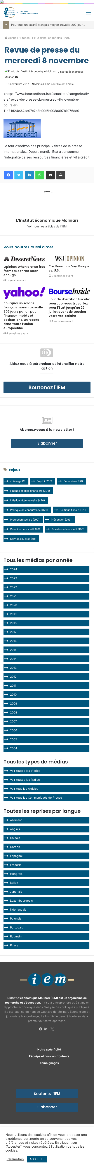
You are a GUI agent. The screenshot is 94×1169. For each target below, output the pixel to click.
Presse (25, 38)
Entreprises (73, 481)
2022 (13, 587)
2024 (13, 569)
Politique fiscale (73, 510)
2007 (13, 721)
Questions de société (68, 529)
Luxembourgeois (21, 900)
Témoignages (49, 1063)
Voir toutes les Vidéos (25, 770)
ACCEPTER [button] (37, 1159)
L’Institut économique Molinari (47, 220)
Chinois (15, 838)
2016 (13, 641)
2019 (13, 614)
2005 (13, 739)
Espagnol (16, 856)
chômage (17, 481)
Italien (14, 882)
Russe (14, 945)
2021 (13, 596)
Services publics (23, 538)
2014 (13, 658)
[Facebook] (41, 1029)
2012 (13, 676)
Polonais (15, 918)
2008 (13, 712)
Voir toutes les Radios (25, 779)
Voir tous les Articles (24, 788)
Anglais (15, 829)
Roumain (16, 936)
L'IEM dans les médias (47, 38)
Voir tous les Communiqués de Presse (36, 797)
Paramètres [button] (15, 1159)
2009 (13, 703)
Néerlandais (18, 909)
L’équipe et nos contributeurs (49, 1056)
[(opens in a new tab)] (24, 259)
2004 (13, 748)
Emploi (44, 481)
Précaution (61, 519)
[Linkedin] (47, 1029)
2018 (13, 623)
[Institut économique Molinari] (20, 12)
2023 (13, 578)
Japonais (16, 891)
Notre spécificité (49, 1049)
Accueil (12, 38)
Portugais (16, 927)
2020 (13, 605)
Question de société (25, 529)
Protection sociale (24, 519)
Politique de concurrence (29, 510)
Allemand (16, 820)
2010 (13, 694)
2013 (13, 667)
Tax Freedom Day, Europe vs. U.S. (69, 268)
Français (15, 864)
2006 (13, 730)
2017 (67, 38)
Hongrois (16, 873)
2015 (13, 650)
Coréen (15, 847)
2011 (13, 685)
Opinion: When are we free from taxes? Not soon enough (24, 271)
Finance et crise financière (30, 490)
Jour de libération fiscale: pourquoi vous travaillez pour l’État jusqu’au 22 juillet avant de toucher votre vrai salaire (69, 307)
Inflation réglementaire (27, 500)
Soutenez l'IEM (47, 1093)
